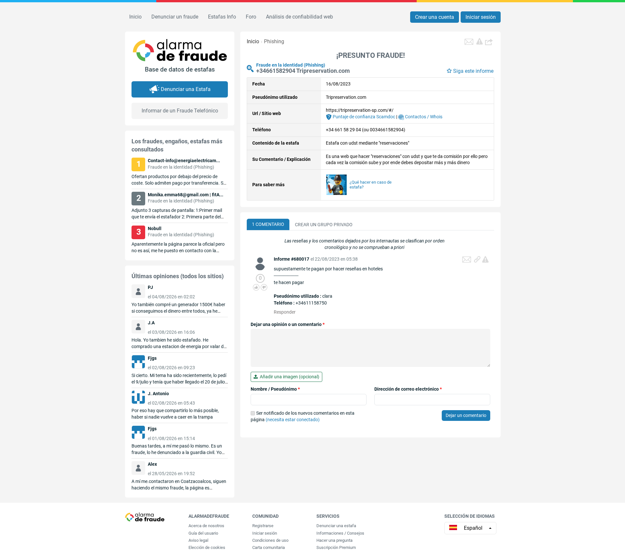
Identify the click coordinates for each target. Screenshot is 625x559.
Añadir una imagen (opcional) (288, 376)
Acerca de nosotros (206, 525)
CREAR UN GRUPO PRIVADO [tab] (324, 224)
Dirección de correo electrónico (408, 389)
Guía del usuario (203, 533)
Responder (285, 312)
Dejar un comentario (466, 415)
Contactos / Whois (423, 116)
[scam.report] (479, 41)
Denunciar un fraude (174, 17)
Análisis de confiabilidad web (299, 17)
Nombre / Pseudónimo (275, 389)
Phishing (274, 41)
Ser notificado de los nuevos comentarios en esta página (302, 416)
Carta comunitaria (268, 547)
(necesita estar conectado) (293, 419)
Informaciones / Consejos (340, 533)
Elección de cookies (206, 547)
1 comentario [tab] (268, 224)
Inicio (135, 17)
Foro (251, 17)
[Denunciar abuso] (485, 259)
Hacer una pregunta (334, 540)
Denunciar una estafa (336, 525)
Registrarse (262, 525)
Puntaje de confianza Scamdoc (363, 116)
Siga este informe (473, 71)
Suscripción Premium (336, 547)
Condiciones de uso (270, 540)
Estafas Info (222, 17)
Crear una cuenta (434, 17)
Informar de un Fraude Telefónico (180, 111)
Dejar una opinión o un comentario (288, 324)
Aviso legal (198, 540)
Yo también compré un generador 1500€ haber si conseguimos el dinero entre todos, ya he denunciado (178, 311)
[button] (489, 41)
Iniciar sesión (480, 17)
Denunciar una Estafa (186, 89)
